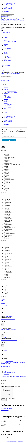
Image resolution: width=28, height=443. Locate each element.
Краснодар (9, 408)
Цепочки (9, 57)
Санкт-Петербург (5, 410)
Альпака (6, 49)
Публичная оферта (5, 376)
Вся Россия (3, 408)
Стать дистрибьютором (9, 3)
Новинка (3, 297)
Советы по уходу (8, 8)
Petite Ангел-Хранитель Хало (8, 329)
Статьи (5, 10)
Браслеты (6, 40)
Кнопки (6, 44)
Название (3, 299)
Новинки (6, 37)
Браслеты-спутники (12, 42)
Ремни (5, 50)
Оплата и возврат (8, 7)
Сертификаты (7, 60)
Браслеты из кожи (11, 41)
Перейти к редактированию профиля (14, 441)
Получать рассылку (9, 140)
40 (8, 316)
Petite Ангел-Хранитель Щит (8, 319)
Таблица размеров (8, 4)
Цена (2, 300)
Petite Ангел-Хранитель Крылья (9, 340)
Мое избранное (5, 16)
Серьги (8, 56)
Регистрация (6, 65)
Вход (2, 65)
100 (10, 316)
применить (3, 192)
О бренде (6, 1)
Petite (5, 45)
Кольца (5, 52)
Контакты (6, 11)
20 (6, 316)
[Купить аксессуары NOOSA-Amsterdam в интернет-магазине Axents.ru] (14, 22)
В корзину (3, 326)
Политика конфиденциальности (19, 376)
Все (12, 316)
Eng (19, 19)
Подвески (9, 55)
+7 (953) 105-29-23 (5, 32)
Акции (5, 62)
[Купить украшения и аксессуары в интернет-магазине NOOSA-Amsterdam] (14, 363)
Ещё (5, 59)
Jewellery (6, 53)
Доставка (6, 5)
